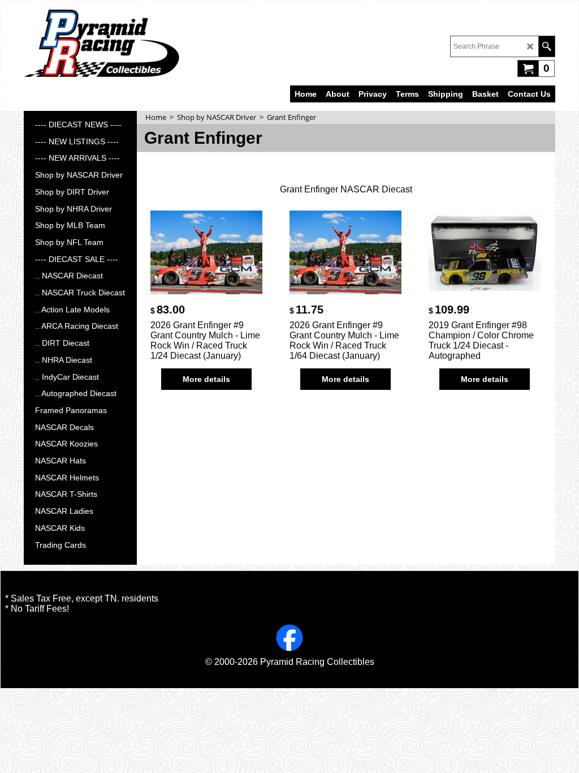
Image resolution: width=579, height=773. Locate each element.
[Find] (546, 46)
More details (206, 379)
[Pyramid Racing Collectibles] (101, 43)
